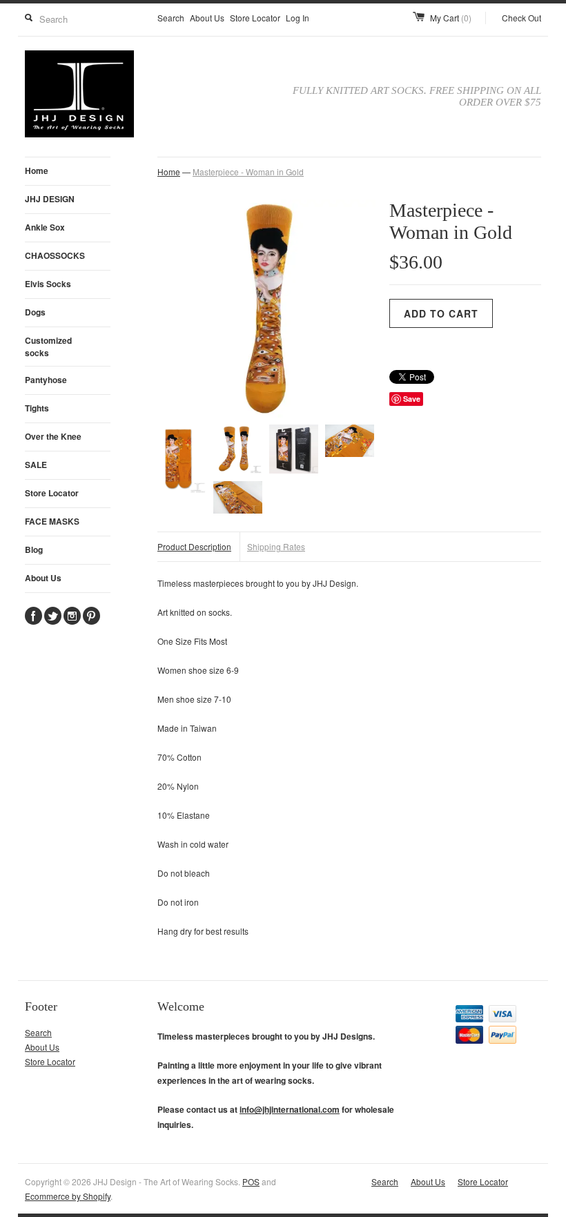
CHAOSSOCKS (55, 255)
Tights (37, 408)
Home (36, 170)
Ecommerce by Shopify (67, 1196)
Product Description (194, 546)
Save (411, 398)
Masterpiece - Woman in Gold (248, 171)
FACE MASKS (52, 521)
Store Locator (255, 17)
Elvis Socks (48, 284)
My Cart (450, 17)
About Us (207, 17)
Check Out (521, 17)
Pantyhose (46, 379)
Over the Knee (53, 436)
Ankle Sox (45, 227)
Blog (34, 549)
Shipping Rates (276, 546)
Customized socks (48, 346)
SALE (36, 464)
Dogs (35, 312)
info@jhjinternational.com (290, 1109)
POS (251, 1181)
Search (170, 17)
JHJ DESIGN (50, 199)
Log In (297, 17)
